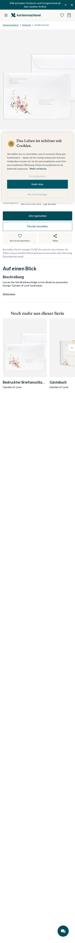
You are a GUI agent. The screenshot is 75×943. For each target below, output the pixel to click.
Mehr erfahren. (38, 168)
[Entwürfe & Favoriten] (62, 15)
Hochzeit (26, 25)
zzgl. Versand (49, 204)
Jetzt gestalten (37, 215)
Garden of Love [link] (41, 25)
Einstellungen (37, 175)
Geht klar (37, 184)
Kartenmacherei (11, 25)
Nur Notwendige (37, 194)
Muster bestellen (37, 226)
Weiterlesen (9, 294)
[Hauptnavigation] (6, 15)
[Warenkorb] (69, 15)
